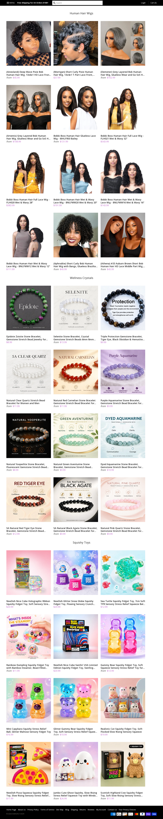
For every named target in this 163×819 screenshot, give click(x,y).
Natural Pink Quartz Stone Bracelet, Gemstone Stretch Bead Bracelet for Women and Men (121, 529)
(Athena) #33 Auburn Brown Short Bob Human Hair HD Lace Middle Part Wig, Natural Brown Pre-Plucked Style (122, 265)
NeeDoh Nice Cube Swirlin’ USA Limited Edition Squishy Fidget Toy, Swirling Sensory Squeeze (75, 666)
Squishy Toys (81, 542)
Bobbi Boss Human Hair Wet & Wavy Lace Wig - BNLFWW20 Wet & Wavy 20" (75, 201)
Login (143, 3)
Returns (82, 809)
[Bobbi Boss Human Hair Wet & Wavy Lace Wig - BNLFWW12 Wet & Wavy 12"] (28, 235)
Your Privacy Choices (127, 809)
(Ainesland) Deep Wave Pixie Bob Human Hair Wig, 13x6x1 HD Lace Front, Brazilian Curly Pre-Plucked (28, 73)
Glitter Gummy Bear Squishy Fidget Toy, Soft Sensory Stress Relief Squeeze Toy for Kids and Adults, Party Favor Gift (75, 730)
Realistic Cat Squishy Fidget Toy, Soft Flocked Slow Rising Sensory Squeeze (121, 730)
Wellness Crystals (81, 278)
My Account (101, 809)
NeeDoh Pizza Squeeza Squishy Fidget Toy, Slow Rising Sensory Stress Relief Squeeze (27, 794)
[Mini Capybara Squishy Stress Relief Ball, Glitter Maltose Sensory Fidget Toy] (28, 700)
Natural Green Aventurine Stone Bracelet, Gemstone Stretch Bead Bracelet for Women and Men (72, 466)
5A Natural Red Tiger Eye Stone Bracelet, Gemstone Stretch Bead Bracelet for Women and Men (25, 529)
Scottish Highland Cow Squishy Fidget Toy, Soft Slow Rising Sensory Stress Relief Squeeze (122, 794)
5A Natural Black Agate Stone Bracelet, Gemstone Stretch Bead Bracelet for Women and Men (75, 529)
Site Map (59, 809)
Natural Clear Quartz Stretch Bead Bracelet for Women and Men (25, 402)
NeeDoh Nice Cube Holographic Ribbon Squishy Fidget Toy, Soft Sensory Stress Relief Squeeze (28, 602)
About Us (22, 809)
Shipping (74, 809)
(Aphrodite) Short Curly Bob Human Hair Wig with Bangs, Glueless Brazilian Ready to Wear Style (75, 265)
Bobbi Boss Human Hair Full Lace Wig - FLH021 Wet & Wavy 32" (122, 137)
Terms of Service (47, 809)
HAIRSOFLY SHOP (18, 814)
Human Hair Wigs (81, 13)
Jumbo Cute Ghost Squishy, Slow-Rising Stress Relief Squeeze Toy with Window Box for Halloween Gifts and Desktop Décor (75, 794)
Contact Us (112, 809)
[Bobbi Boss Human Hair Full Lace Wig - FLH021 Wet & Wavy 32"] (123, 107)
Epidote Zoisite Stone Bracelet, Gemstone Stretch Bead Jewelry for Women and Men (26, 338)
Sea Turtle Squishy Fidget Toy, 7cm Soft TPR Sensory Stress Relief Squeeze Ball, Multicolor (123, 602)
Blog (67, 809)
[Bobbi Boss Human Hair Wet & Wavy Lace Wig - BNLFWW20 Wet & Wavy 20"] (75, 171)
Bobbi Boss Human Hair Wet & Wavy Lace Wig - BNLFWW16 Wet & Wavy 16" (122, 201)
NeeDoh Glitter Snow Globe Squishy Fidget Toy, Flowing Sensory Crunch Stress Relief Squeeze (73, 602)
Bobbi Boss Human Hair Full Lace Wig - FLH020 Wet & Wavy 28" (28, 201)
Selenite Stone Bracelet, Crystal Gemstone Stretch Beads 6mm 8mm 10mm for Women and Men (73, 338)
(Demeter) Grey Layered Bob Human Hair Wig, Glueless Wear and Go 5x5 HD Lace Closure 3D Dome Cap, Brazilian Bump (122, 73)
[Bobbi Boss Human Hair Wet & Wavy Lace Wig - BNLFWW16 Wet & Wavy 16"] (123, 171)
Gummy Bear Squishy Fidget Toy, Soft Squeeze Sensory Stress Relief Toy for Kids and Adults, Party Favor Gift (122, 666)
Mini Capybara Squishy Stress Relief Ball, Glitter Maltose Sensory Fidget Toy (28, 730)
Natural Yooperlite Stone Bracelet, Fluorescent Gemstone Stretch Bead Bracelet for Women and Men (26, 466)
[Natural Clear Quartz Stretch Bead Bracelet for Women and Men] (28, 372)
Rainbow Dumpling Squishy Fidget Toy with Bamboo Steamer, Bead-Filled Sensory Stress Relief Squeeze (27, 666)
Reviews (91, 809)
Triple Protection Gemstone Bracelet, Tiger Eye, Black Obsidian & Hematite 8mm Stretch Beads (122, 338)
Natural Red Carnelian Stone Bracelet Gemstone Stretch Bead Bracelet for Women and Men (74, 402)
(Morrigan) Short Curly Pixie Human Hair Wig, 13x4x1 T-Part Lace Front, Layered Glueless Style (73, 73)
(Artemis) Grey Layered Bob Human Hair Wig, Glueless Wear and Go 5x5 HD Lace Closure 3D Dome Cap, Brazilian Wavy (28, 137)
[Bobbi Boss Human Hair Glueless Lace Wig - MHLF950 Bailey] (75, 107)
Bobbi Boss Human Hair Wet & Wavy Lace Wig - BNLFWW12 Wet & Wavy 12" (28, 265)
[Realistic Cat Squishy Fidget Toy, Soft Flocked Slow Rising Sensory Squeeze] (123, 700)
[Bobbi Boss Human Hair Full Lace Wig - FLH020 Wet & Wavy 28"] (28, 171)
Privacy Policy (33, 809)
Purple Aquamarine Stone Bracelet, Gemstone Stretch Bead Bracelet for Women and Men (121, 402)
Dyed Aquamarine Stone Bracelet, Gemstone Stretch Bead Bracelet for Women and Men (121, 466)
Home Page (11, 809)
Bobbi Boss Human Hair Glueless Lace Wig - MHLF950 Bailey (74, 137)
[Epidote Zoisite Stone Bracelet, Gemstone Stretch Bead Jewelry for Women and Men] (28, 308)
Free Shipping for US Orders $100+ (32, 3)
